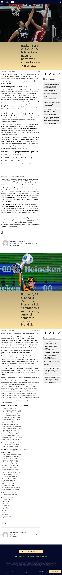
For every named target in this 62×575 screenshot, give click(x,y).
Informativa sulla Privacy (41, 556)
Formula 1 (4, 524)
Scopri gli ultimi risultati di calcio (31, 552)
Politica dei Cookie (29, 556)
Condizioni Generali (19, 556)
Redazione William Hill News (18, 241)
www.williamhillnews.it (11, 565)
